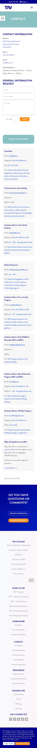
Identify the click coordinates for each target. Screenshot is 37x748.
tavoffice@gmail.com (16, 415)
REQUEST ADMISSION (18, 520)
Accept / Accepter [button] (8, 743)
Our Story (18, 625)
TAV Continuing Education (18, 611)
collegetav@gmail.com (17, 344)
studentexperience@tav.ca (18, 269)
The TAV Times (18, 694)
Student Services (18, 674)
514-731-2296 (14, 2)
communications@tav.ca (18, 193)
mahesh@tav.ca (14, 232)
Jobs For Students (18, 683)
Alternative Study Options (18, 606)
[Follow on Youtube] (26, 719)
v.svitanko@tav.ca (15, 305)
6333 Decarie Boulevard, (11, 41)
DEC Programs (18, 592)
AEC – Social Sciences (19, 601)
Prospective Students (18, 634)
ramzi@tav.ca (14, 381)
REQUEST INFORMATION (18, 513)
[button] (2, 18)
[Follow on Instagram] (22, 719)
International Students (18, 678)
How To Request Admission (18, 615)
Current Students (18, 629)
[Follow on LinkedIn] (18, 719)
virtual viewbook (9, 449)
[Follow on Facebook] (10, 719)
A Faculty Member (18, 650)
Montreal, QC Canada (11, 44)
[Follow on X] (14, 719)
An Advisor (18, 645)
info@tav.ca (7, 62)
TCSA (18, 699)
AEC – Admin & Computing (18, 596)
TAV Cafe (18, 708)
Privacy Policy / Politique (22, 743)
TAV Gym (18, 704)
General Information (18, 664)
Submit (25, 119)
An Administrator (18, 655)
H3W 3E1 (6, 47)
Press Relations (18, 659)
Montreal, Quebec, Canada (18, 550)
